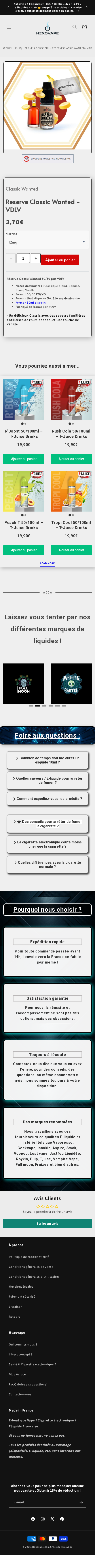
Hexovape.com (40, 1546)
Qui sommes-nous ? (23, 1344)
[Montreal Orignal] (71, 684)
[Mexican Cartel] (23, 683)
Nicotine (11, 233)
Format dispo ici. (31, 302)
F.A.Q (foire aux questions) (28, 1384)
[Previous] (16, 684)
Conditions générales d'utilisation (34, 1277)
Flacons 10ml (40, 48)
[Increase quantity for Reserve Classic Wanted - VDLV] (36, 258)
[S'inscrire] (81, 1502)
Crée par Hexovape (61, 1546)
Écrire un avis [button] (47, 1223)
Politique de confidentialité (29, 1257)
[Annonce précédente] (8, 7)
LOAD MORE (47, 563)
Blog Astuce (17, 1374)
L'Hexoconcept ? (20, 1354)
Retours (14, 1317)
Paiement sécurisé (22, 1296)
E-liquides (22, 48)
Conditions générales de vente (31, 1267)
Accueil (7, 48)
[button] (9, 27)
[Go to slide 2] (25, 424)
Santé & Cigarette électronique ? (32, 1364)
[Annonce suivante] (87, 7)
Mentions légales (21, 1287)
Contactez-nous (20, 1394)
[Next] (78, 684)
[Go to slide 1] (22, 424)
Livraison (15, 1307)
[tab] (31, 706)
